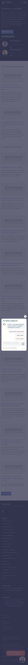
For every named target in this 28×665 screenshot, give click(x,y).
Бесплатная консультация (16, 331)
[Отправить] (23, 343)
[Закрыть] (25, 316)
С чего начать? (20, 338)
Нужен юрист (20, 335)
